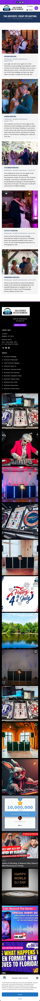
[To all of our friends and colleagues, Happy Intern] (20, 886)
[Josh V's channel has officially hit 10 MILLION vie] (20, 813)
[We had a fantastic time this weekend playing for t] (20, 740)
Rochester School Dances (12, 388)
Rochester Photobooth (11, 360)
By (20, 59)
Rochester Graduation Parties (13, 376)
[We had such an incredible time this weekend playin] (20, 667)
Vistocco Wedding (11, 230)
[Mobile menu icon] (36, 8)
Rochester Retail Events (11, 385)
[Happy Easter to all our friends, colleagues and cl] (20, 777)
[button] (37, 978)
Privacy (20, 998)
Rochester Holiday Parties (12, 379)
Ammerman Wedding (11, 277)
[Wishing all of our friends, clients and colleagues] (20, 594)
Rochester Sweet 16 (10, 366)
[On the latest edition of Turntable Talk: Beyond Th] (20, 923)
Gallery (31, 10)
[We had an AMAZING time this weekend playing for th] (20, 557)
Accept (20, 994)
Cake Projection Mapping (11, 363)
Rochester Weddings (10, 356)
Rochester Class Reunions (12, 372)
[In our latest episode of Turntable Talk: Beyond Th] (20, 959)
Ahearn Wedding (10, 56)
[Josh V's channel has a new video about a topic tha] (20, 850)
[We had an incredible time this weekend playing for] (20, 484)
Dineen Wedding (10, 116)
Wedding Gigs (8, 59)
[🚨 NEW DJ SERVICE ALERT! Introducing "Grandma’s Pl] (20, 448)
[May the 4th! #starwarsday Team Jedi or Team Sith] (20, 411)
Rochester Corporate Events (12, 369)
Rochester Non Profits (10, 382)
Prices (31, 6)
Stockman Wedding (11, 168)
